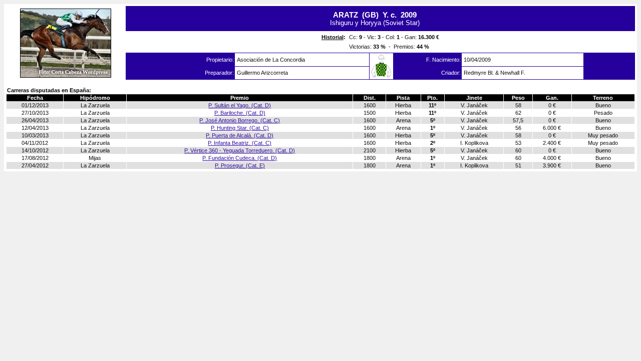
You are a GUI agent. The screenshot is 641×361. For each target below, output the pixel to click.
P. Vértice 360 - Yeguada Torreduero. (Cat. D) (239, 150)
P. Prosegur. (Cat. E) (240, 165)
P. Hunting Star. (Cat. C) (240, 128)
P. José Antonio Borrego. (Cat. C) (239, 120)
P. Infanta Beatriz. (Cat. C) (239, 143)
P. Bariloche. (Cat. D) (239, 113)
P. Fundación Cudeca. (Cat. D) (239, 158)
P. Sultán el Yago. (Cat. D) (239, 105)
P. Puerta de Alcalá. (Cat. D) (239, 135)
